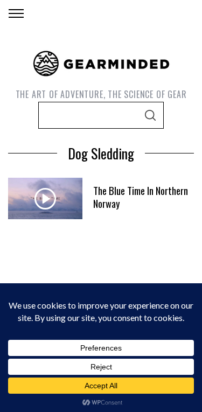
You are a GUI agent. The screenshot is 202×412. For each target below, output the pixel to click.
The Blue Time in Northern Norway (140, 197)
